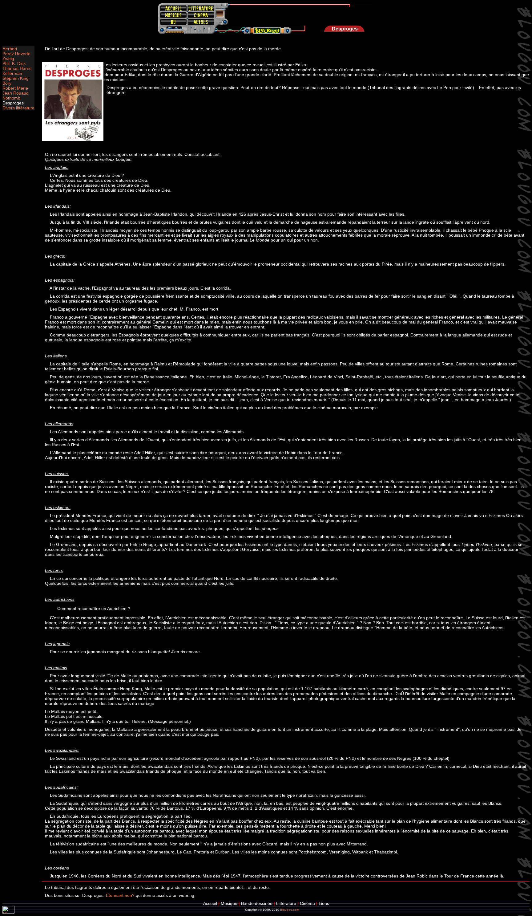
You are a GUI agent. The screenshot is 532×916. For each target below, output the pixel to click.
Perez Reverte (16, 53)
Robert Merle (15, 88)
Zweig (8, 58)
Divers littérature (18, 107)
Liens (324, 903)
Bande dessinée (256, 903)
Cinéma (307, 903)
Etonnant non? (120, 895)
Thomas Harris (16, 68)
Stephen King (15, 78)
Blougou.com (289, 909)
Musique (229, 903)
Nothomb (11, 98)
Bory (6, 83)
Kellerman (12, 73)
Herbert (9, 48)
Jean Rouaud (15, 93)
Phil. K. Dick (14, 63)
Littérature (286, 903)
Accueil (210, 903)
